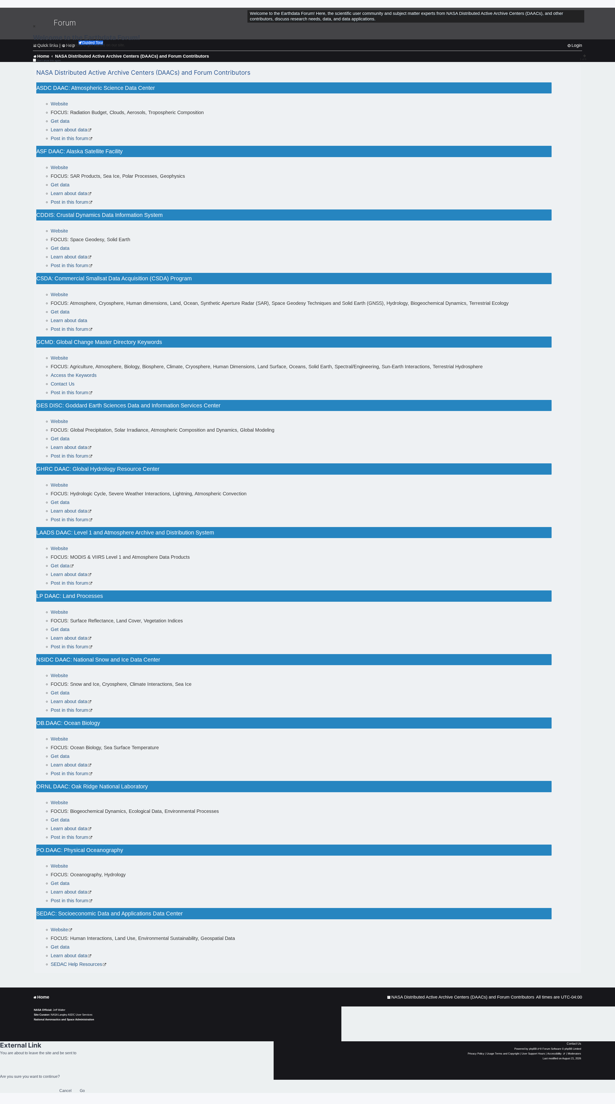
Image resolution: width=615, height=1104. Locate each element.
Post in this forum (69, 138)
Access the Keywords (74, 375)
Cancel (65, 1091)
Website (59, 103)
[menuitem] (460, 997)
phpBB (533, 1048)
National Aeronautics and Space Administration (64, 1019)
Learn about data (69, 129)
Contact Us (62, 383)
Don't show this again (49, 60)
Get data (60, 121)
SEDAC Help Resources (76, 964)
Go (82, 1091)
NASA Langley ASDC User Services (71, 1014)
